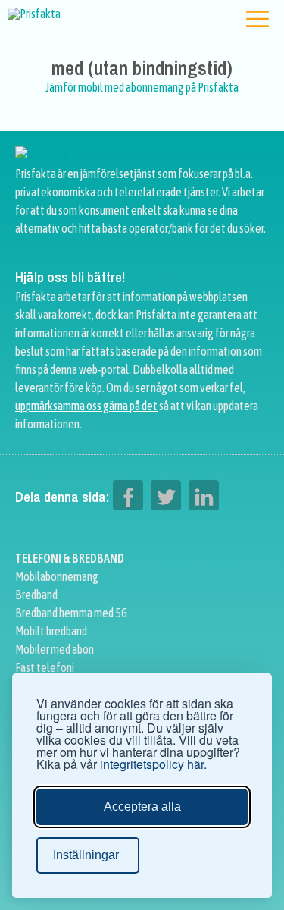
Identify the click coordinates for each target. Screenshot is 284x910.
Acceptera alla (142, 806)
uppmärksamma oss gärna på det (86, 406)
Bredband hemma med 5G (71, 613)
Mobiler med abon (54, 649)
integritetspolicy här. (153, 764)
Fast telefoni (44, 667)
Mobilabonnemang (56, 576)
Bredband (36, 594)
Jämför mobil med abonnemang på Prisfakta (142, 87)
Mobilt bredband (51, 631)
